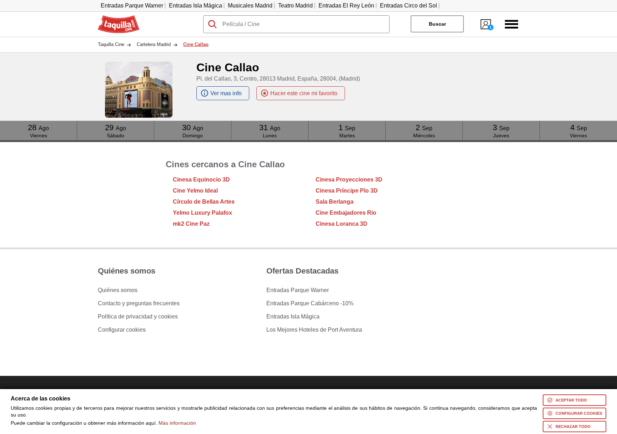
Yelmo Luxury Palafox (202, 213)
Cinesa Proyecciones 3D (349, 180)
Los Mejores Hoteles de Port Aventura (314, 330)
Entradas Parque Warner (132, 5)
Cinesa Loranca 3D (341, 224)
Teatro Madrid (295, 5)
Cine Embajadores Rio (346, 213)
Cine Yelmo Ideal (195, 191)
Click (38, 124)
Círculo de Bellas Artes (204, 202)
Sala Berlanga (334, 202)
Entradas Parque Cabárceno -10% (309, 303)
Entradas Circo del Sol (408, 5)
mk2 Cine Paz (191, 224)
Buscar (437, 24)
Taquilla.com (114, 18)
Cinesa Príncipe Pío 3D (347, 191)
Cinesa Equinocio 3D (201, 180)
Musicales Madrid (250, 5)
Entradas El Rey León (346, 5)
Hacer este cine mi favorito (303, 93)
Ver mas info (226, 93)
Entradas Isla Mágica (195, 5)
